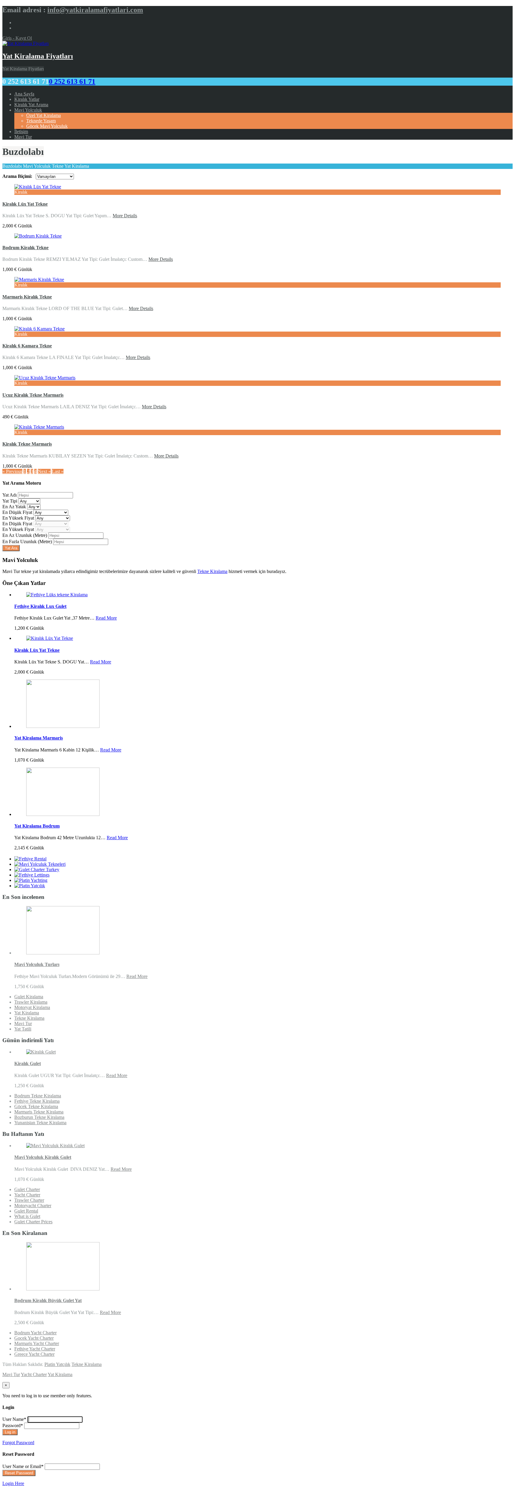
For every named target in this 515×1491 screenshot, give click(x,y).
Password (12, 1425)
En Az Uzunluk (24, 535)
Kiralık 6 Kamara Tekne (27, 345)
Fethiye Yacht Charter (34, 1348)
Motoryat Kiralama (32, 1007)
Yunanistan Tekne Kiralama (40, 1122)
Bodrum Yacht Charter (35, 1332)
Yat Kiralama (26, 1012)
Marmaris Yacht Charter (36, 1343)
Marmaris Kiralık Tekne (27, 296)
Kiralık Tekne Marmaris (27, 443)
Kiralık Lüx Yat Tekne (25, 204)
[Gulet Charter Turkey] (36, 869)
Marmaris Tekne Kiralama (38, 1111)
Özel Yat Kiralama (43, 115)
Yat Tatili (22, 1028)
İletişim (21, 131)
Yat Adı (9, 494)
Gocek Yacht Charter (34, 1338)
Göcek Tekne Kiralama (36, 1106)
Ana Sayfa (24, 93)
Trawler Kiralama (30, 1002)
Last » (57, 471)
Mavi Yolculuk (28, 110)
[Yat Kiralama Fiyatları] (25, 43)
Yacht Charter (27, 1194)
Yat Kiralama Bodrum (37, 825)
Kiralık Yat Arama (31, 104)
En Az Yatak (14, 506)
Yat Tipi (9, 500)
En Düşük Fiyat (17, 512)
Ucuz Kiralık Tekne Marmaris (32, 395)
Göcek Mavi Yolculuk (47, 126)
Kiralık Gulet (27, 1063)
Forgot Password (18, 1442)
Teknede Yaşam (41, 120)
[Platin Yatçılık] (29, 885)
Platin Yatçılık (57, 1364)
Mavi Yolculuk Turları (36, 964)
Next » (44, 471)
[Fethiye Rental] (30, 858)
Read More (106, 617)
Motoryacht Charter (32, 1205)
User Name (14, 1419)
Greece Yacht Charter (34, 1354)
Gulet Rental (26, 1210)
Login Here (13, 1483)
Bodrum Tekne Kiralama (37, 1095)
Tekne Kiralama (212, 571)
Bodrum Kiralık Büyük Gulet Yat (48, 1300)
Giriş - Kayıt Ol (17, 38)
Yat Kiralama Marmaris (38, 737)
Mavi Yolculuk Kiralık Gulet (42, 1157)
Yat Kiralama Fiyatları (37, 56)
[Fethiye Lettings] (31, 874)
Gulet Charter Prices (33, 1221)
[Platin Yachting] (30, 880)
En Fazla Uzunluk (27, 541)
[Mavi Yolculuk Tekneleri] (40, 864)
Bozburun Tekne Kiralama (39, 1117)
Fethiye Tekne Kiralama (37, 1101)
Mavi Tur (23, 136)
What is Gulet (27, 1216)
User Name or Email (23, 1466)
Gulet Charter (27, 1189)
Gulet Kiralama (28, 996)
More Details (125, 215)
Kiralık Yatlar (26, 99)
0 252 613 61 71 (72, 81)
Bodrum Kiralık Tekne (25, 247)
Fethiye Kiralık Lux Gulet (40, 606)
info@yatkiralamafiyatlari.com (95, 10)
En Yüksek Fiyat (18, 517)
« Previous (12, 471)
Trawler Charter (29, 1200)
